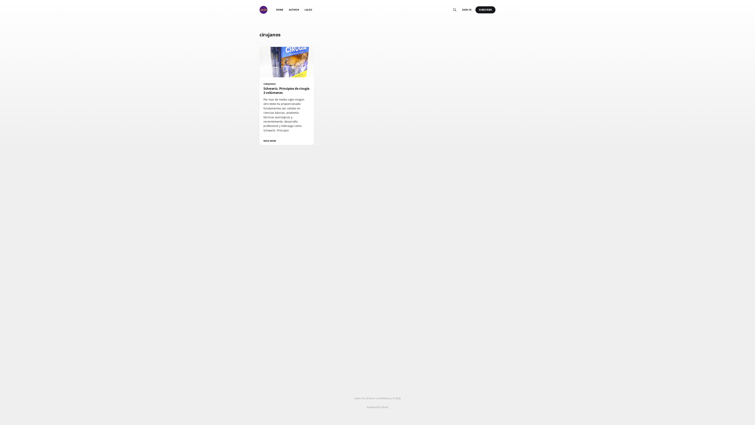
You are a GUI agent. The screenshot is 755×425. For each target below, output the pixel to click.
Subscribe (485, 9)
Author (294, 9)
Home (279, 9)
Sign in (466, 9)
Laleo (308, 9)
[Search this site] (455, 10)
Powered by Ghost (377, 407)
